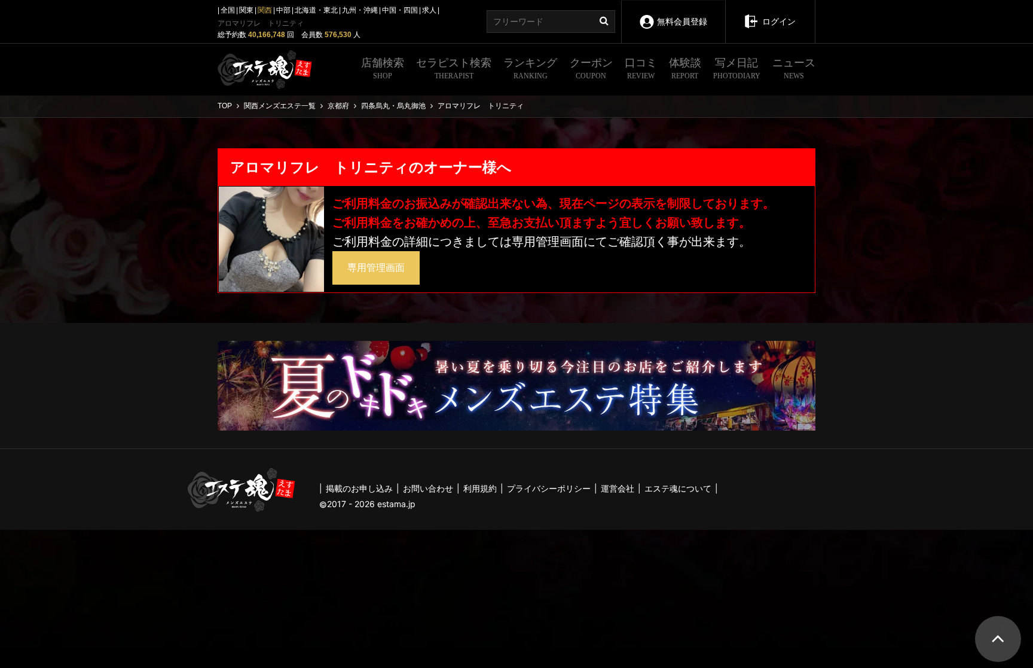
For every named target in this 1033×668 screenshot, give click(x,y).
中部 (283, 10)
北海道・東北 (316, 10)
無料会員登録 (682, 21)
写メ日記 (736, 68)
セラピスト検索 (453, 68)
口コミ (641, 68)
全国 (228, 10)
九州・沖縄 (360, 10)
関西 (265, 10)
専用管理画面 (376, 268)
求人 (429, 10)
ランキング (530, 68)
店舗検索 (382, 68)
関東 (246, 10)
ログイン (779, 21)
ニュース (793, 68)
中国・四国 (400, 10)
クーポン (591, 68)
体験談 (685, 68)
